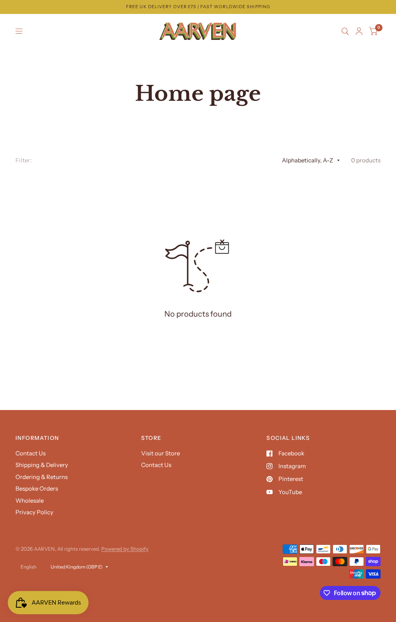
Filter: (23, 160)
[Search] (345, 31)
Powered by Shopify (124, 549)
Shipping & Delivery (41, 465)
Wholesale (29, 500)
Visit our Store (160, 453)
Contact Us (30, 453)
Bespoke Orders (36, 488)
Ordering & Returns (41, 477)
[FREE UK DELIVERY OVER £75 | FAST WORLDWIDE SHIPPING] (198, 6)
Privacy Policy (34, 512)
